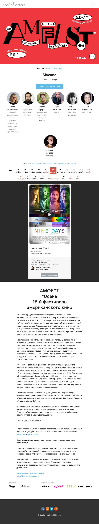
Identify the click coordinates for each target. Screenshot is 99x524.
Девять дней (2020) (40, 248)
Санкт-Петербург (54, 68)
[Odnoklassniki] (47, 509)
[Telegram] (52, 509)
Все (10, 170)
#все (25, 163)
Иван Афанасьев (42, 269)
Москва (40, 68)
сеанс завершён (49, 275)
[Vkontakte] (43, 509)
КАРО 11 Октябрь (49, 79)
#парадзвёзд (47, 163)
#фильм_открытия (35, 163)
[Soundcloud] (56, 509)
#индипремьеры (60, 163)
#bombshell (71, 163)
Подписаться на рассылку (49, 86)
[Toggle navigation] (92, 4)
